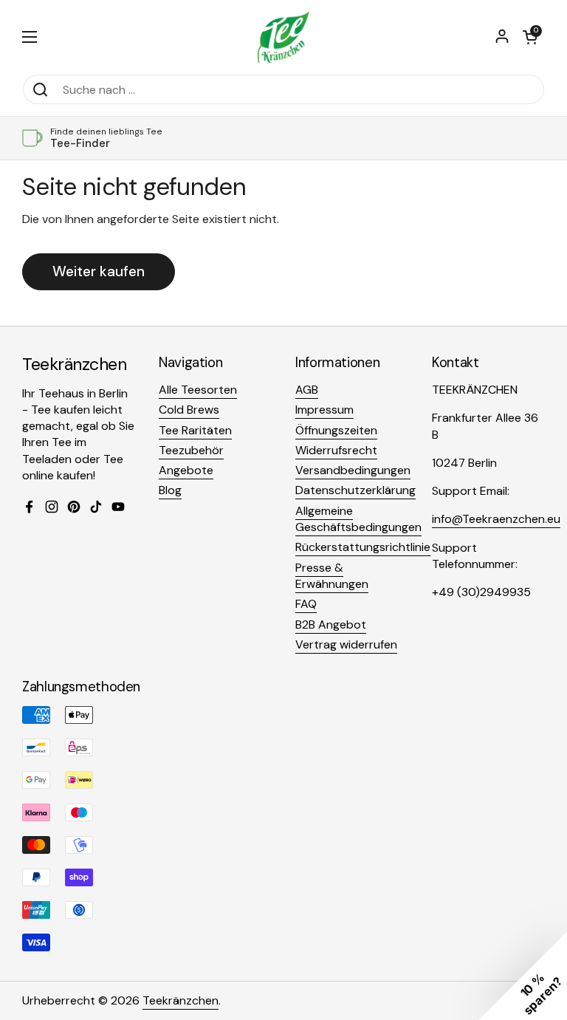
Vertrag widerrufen (346, 644)
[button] (530, 37)
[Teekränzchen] (283, 37)
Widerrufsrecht (336, 450)
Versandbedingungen (352, 470)
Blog (170, 490)
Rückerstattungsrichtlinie (362, 547)
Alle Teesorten (198, 389)
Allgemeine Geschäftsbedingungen (358, 519)
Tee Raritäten (195, 430)
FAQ (306, 604)
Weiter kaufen (98, 271)
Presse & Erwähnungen (331, 576)
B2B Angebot (330, 624)
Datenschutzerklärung (355, 490)
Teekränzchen (180, 1000)
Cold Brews (189, 409)
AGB (306, 389)
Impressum (324, 409)
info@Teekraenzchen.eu (496, 519)
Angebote (186, 470)
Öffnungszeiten (336, 430)
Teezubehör (191, 450)
